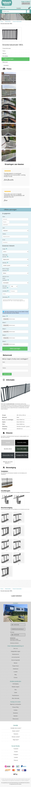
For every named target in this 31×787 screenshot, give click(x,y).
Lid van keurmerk (16, 657)
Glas (15, 689)
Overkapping (15, 683)
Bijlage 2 (4, 322)
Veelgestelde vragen (15, 651)
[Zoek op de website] (28, 11)
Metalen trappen (15, 686)
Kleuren (4, 53)
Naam (4, 216)
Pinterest (16, 760)
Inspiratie (18, 8)
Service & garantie (15, 660)
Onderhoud (15, 668)
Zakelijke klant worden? (16, 728)
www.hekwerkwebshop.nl (14, 782)
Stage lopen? (16, 739)
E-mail (4, 239)
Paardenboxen (15, 695)
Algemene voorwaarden (15, 704)
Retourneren (15, 718)
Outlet (15, 692)
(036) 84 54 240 (25, 3)
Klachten (16, 715)
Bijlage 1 (4, 316)
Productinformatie (7, 48)
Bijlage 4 (4, 335)
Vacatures (16, 733)
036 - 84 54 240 (15, 624)
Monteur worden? (16, 736)
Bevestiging (5, 56)
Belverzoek (5, 62)
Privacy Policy (15, 707)
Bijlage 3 (4, 328)
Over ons (15, 648)
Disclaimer (15, 713)
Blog (16, 674)
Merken (15, 663)
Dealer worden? (16, 731)
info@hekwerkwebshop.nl (18, 629)
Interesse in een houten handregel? (6, 278)
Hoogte (4, 248)
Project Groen (15, 665)
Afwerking (5, 262)
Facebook (16, 748)
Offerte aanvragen (9, 59)
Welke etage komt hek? (5, 255)
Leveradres (5, 291)
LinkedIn (16, 757)
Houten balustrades (17, 21)
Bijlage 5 (4, 341)
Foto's (4, 50)
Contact (15, 677)
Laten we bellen (7, 374)
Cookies (15, 710)
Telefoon (4, 233)
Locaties (15, 671)
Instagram (16, 754)
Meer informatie (15, 698)
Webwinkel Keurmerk (24, 782)
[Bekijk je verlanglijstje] (26, 8)
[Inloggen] (23, 8)
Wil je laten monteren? (5, 287)
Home (2, 21)
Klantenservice (15, 654)
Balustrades (8, 21)
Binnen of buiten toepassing (6, 269)
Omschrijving (5, 297)
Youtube (16, 751)
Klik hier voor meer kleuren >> (8, 462)
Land (4, 227)
